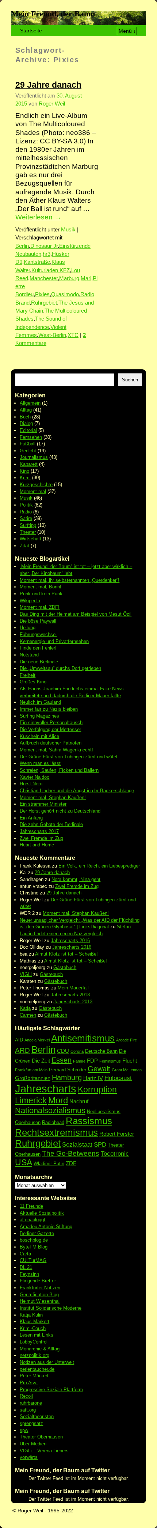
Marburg (69, 278)
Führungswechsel (38, 634)
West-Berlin (52, 335)
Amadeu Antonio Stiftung (46, 1226)
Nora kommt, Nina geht (75, 879)
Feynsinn (29, 1274)
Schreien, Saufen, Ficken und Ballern (59, 770)
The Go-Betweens (70, 1153)
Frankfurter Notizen (40, 1287)
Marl (86, 278)
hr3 (46, 254)
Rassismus (89, 1120)
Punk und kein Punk (41, 593)
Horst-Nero (31, 783)
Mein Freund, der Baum (53, 13)
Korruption (97, 1089)
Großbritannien (32, 1078)
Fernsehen (31, 437)
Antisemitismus (83, 1038)
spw (24, 1430)
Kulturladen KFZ (50, 270)
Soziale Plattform (64, 1389)
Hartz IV (93, 1078)
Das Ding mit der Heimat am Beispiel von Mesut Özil (75, 614)
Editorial (28, 430)
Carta (25, 1254)
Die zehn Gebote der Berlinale (51, 824)
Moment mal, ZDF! (40, 607)
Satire (26, 518)
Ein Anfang (31, 818)
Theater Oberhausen (41, 1437)
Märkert (40, 1375)
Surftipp (28, 525)
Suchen (130, 379)
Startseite (31, 30)
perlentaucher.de (37, 1369)
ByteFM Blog (33, 1247)
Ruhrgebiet (44, 303)
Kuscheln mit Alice (39, 736)
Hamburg (67, 1077)
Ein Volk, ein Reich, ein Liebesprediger (99, 866)
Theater (28, 532)
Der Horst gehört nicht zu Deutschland (60, 811)
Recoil (26, 1396)
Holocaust (118, 1078)
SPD (100, 1144)
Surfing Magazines (39, 716)
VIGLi (26, 974)
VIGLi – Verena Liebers (44, 1450)
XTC (73, 335)
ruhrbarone (31, 1403)
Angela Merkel (37, 1040)
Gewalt (99, 1069)
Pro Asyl (29, 1382)
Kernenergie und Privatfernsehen (54, 641)
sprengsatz (31, 1423)
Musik (68, 230)
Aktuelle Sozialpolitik (42, 1213)
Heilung (27, 627)
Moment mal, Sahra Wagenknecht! (56, 750)
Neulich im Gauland (40, 702)
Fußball (27, 444)
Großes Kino (33, 681)
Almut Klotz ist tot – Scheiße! (66, 954)
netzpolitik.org (34, 1355)
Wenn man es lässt (40, 763)
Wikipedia (30, 600)
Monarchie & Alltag (40, 1349)
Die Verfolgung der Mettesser (50, 729)
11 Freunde (31, 1206)
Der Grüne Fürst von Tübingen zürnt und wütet (69, 756)
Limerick (31, 1100)
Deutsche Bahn (101, 1051)
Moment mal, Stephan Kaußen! (53, 797)
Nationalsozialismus (50, 1110)
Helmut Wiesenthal (40, 1301)
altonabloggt (32, 1219)
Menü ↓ (127, 31)
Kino (24, 471)
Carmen (28, 1015)
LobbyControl (33, 1342)
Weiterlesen (38, 217)
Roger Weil (52, 104)
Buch (25, 417)
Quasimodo (65, 294)
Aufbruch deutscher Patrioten (50, 743)
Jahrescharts (45, 1089)
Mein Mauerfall (73, 988)
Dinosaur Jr (44, 246)
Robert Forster (116, 1134)
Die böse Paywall (38, 621)
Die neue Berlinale (39, 661)
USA (23, 1162)
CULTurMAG (33, 1260)
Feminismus (110, 1061)
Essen (61, 1060)
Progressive (33, 1389)
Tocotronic (115, 1153)
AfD (19, 1040)
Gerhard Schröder (67, 1069)
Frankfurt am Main (31, 1070)
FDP (92, 1060)
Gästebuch (64, 967)
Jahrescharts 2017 (39, 831)
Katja (25, 1008)
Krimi (25, 477)
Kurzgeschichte (36, 484)
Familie (79, 1061)
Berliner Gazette (37, 1233)
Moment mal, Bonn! (40, 587)
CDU (63, 1051)
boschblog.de (34, 1240)
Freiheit (27, 675)
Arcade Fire (126, 1040)
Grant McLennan (127, 1070)
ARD (22, 1050)
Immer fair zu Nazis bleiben (49, 709)
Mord (58, 1100)
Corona (77, 1051)
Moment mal (33, 491)
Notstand (29, 655)
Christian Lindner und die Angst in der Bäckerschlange (77, 790)
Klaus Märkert (34, 1321)
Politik (26, 505)
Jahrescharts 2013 (70, 994)
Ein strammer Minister (43, 804)
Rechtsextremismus (56, 1132)
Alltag (26, 410)
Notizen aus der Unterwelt (47, 1362)
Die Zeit (41, 1060)
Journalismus (34, 457)
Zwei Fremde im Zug (41, 838)
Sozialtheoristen (37, 1416)
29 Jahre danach (48, 85)
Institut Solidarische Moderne (50, 1308)
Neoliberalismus (103, 1111)
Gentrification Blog (39, 1294)
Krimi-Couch (33, 1328)
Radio (26, 512)
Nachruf (78, 1101)
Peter (26, 1375)
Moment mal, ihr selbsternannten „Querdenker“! (69, 580)
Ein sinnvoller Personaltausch (51, 722)
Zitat (24, 545)
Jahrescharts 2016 (70, 940)
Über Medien (33, 1443)
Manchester (44, 278)
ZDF (71, 1163)
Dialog (26, 423)
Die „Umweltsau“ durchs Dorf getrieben (60, 668)
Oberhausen (28, 1122)
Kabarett (29, 464)
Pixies (42, 294)
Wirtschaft (30, 538)
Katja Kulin (31, 1315)
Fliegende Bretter (38, 1280)
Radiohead (53, 1122)
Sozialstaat (77, 1144)
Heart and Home (37, 845)
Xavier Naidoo (34, 777)
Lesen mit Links (36, 1335)
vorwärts (29, 1457)
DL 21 (26, 1267)
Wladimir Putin (49, 1163)
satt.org (28, 1410)
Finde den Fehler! (38, 648)
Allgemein (30, 403)
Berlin (22, 246)
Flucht (129, 1060)
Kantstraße (37, 262)
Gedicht (28, 450)
